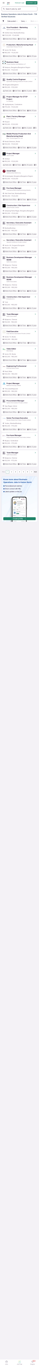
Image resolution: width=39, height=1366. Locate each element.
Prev (3, 472)
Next (35, 472)
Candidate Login (31, 3)
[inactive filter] (3, 21)
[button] (19, 499)
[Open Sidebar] (4, 3)
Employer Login (19, 3)
